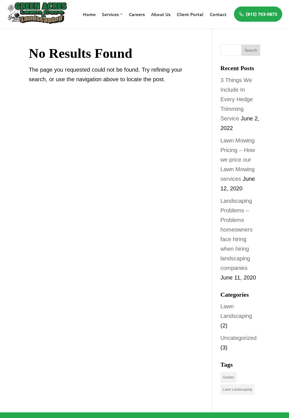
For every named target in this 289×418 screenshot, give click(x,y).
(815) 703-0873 (261, 14)
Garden (228, 377)
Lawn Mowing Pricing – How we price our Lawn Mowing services (237, 159)
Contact (218, 14)
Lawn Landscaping (237, 389)
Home (89, 14)
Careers (137, 14)
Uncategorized (238, 338)
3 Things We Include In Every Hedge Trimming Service (236, 99)
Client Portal (190, 14)
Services (110, 14)
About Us (160, 14)
